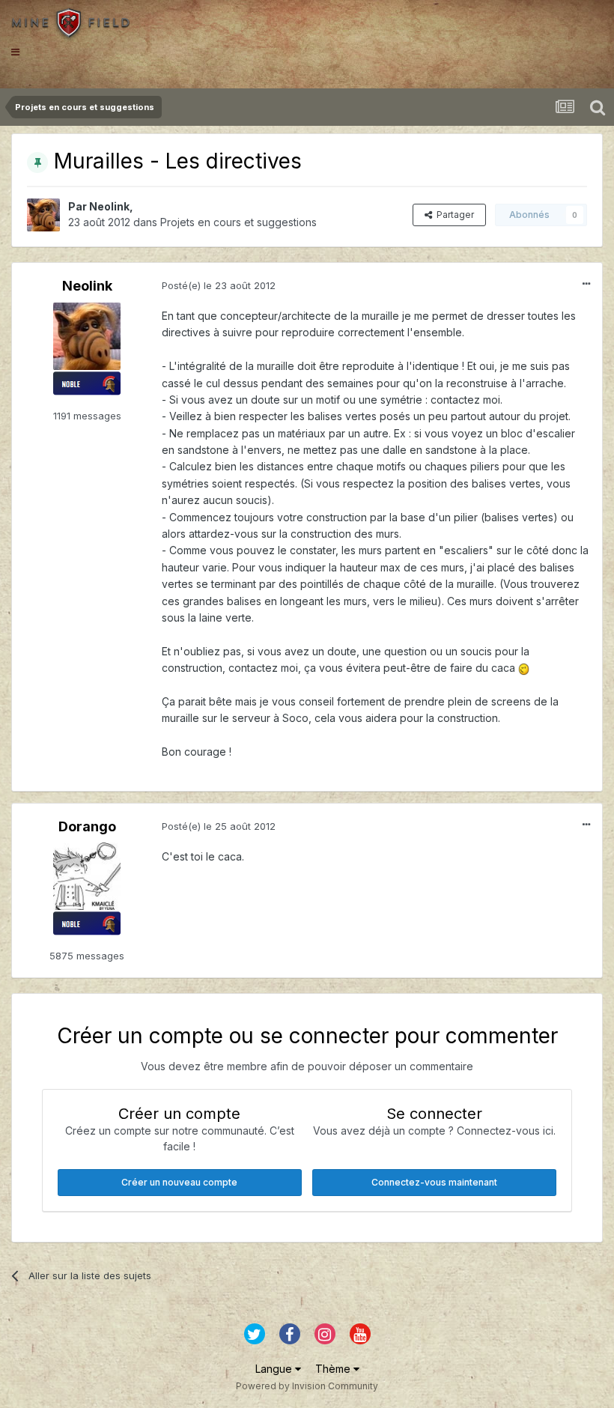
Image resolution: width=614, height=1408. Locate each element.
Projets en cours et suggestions (238, 222)
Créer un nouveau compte (179, 1182)
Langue (275, 1368)
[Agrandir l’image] (523, 667)
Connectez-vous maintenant (434, 1182)
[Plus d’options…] (586, 284)
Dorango (87, 826)
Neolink (109, 206)
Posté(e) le (219, 285)
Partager (453, 214)
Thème (334, 1368)
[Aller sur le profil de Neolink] (43, 214)
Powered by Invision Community (307, 1386)
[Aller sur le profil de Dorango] (87, 876)
